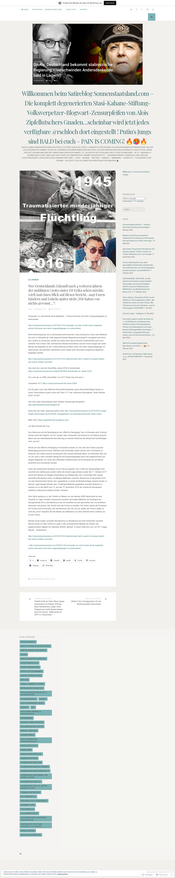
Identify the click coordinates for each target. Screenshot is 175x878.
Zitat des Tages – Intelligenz (133, 313)
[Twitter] (131, 9)
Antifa (24, 654)
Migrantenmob (37, 579)
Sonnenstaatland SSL (31, 782)
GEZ (33, 707)
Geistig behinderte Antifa (32, 703)
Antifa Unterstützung (31, 675)
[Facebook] (136, 9)
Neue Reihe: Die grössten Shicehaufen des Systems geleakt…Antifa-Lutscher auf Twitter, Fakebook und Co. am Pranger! (139, 251)
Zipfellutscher (28, 831)
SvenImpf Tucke (28, 805)
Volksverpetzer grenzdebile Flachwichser (34, 819)
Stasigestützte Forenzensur (34, 801)
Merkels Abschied (29, 731)
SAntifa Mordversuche (31, 754)
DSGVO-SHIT (71, 9)
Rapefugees (50, 579)
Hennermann (26, 718)
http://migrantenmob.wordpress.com (53, 420)
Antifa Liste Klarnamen (31, 671)
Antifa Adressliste (29, 663)
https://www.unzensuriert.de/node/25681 (60, 383)
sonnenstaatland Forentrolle (35, 771)
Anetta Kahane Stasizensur (33, 650)
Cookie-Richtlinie (62, 874)
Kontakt (83, 9)
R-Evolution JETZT (29, 745)
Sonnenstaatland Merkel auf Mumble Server (34, 776)
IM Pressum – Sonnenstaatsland (47, 9)
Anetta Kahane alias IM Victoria (35, 646)
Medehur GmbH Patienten (32, 722)
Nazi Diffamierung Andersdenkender (29, 740)
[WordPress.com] (152, 9)
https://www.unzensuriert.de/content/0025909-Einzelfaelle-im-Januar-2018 (60, 371)
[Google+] (142, 9)
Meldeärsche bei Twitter (32, 726)
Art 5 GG (24, 680)
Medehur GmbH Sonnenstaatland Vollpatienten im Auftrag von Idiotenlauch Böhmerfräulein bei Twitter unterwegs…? (138, 238)
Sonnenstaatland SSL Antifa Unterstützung (34, 787)
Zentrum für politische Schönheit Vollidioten (31, 825)
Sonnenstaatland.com (31, 762)
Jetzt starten (110, 3)
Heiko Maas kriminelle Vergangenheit (31, 713)
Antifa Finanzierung (30, 667)
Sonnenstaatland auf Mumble (35, 766)
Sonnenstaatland (29, 758)
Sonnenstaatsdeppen (30, 792)
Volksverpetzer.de (29, 813)
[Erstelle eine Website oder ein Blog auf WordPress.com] (20, 854)
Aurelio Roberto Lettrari (32, 684)
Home (26, 9)
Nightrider (56, 309)
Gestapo (24, 707)
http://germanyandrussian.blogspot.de (44, 405)
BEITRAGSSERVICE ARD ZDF (32, 688)
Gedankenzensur (28, 699)
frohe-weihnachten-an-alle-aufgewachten (34, 693)
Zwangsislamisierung (31, 835)
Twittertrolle (27, 809)
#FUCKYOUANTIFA (28, 642)
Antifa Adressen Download (33, 659)
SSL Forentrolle (28, 796)
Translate (140, 201)
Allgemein (33, 280)
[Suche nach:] (134, 209)
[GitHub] (147, 9)
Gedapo (43, 699)
